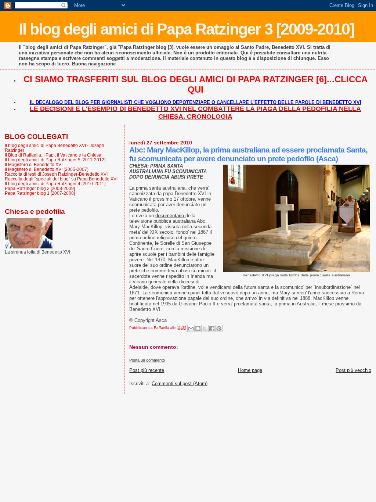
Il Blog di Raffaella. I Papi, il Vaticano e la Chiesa (53, 155)
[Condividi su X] (205, 328)
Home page (250, 370)
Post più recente (146, 370)
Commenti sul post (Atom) (179, 383)
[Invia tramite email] (191, 328)
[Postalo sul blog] (198, 328)
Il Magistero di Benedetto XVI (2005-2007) (46, 169)
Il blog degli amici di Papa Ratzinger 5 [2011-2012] (55, 159)
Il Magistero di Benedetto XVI (33, 164)
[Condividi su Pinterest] (219, 328)
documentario (170, 215)
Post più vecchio (353, 370)
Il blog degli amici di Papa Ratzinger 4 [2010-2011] (55, 183)
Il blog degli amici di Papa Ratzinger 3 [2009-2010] (186, 29)
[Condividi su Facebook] (212, 328)
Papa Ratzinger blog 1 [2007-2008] (40, 193)
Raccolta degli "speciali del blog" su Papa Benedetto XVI (61, 178)
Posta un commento (147, 360)
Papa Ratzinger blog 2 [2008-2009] (40, 188)
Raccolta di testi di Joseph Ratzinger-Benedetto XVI (56, 174)
